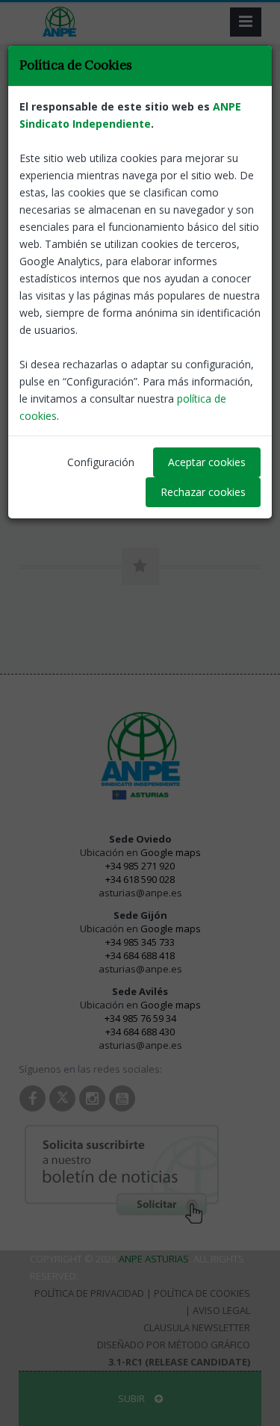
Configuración (100, 462)
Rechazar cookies (203, 492)
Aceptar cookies (207, 462)
